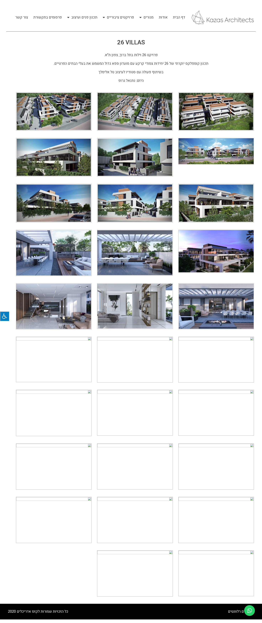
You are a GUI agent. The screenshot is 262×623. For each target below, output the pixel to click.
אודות (163, 17)
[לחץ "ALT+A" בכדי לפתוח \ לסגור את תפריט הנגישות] (4, 316)
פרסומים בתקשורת (47, 17)
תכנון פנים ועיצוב (84, 17)
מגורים (148, 17)
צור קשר (21, 17)
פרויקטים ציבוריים (120, 17)
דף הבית (179, 17)
